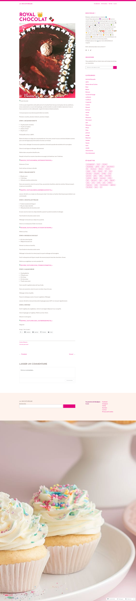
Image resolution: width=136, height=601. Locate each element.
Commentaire (69, 380)
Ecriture (88, 110)
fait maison (96, 173)
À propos (104, 407)
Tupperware (89, 184)
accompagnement (90, 164)
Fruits (109, 173)
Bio (87, 168)
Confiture (88, 99)
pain (87, 122)
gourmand (26, 344)
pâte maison (94, 180)
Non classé (89, 120)
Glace (87, 115)
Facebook (104, 402)
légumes (95, 178)
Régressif (112, 180)
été (101, 187)
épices (96, 187)
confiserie (88, 97)
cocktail (88, 171)
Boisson (88, 92)
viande (87, 148)
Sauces (87, 143)
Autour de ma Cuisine (91, 84)
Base (87, 87)
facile (110, 171)
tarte (87, 145)
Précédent (24, 354)
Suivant (71, 354)
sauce (93, 182)
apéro (87, 82)
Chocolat (21, 344)
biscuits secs (93, 168)
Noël (87, 180)
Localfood (88, 178)
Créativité (88, 102)
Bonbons (101, 168)
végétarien (112, 184)
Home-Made (108, 175)
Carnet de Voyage (90, 94)
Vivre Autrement (90, 153)
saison (87, 182)
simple (98, 182)
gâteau (100, 175)
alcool (98, 164)
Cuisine (21, 342)
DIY (106, 171)
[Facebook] (86, 50)
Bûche (87, 89)
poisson (88, 132)
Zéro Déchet (89, 187)
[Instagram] (88, 50)
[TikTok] (90, 50)
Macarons (88, 117)
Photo (87, 127)
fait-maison (89, 173)
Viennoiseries (89, 150)
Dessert (88, 107)
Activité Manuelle (90, 79)
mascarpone (102, 178)
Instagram (105, 404)
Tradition (110, 182)
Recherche (22, 404)
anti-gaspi (104, 164)
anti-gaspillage (89, 166)
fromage (104, 173)
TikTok (104, 405)
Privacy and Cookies (107, 411)
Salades (88, 140)
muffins (109, 178)
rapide (106, 180)
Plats (87, 130)
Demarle (100, 171)
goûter (95, 175)
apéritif (97, 166)
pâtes (100, 180)
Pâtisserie (25, 342)
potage (87, 135)
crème (94, 171)
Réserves (88, 138)
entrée (87, 112)
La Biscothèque (26, 4)
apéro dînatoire (110, 166)
